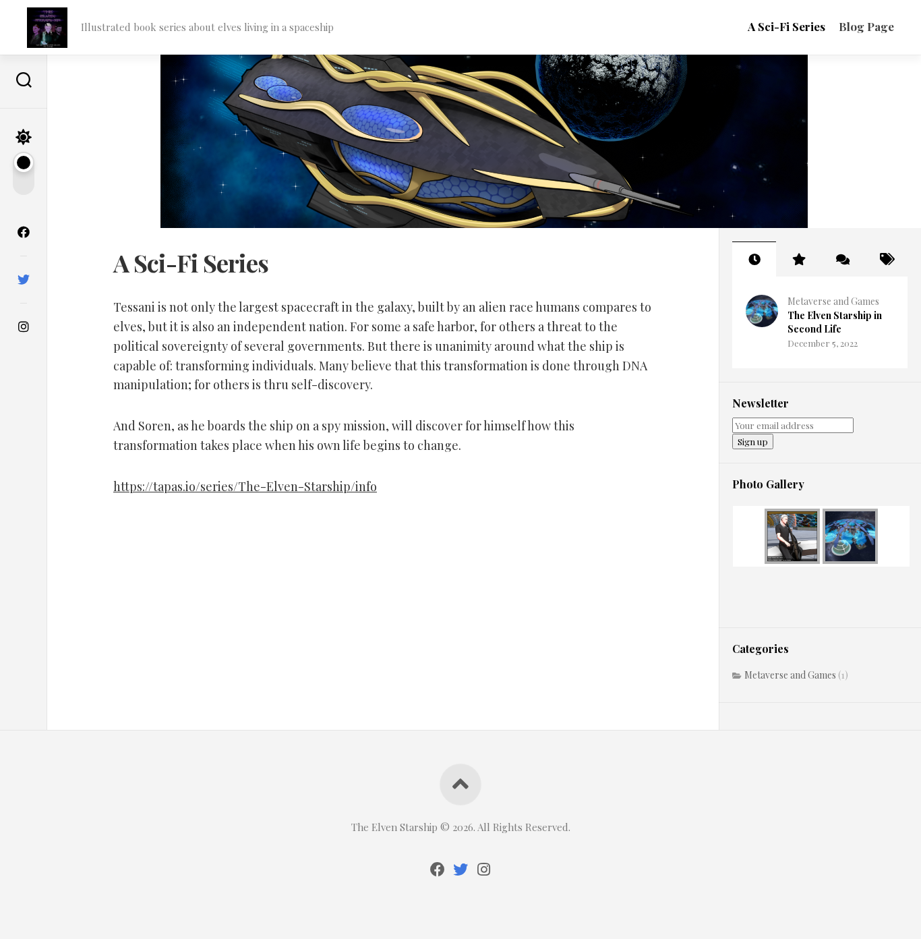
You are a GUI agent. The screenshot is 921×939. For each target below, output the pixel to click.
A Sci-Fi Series (786, 26)
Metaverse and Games (833, 301)
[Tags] (886, 259)
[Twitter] (23, 279)
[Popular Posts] (798, 259)
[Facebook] (23, 232)
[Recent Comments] (842, 259)
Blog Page (866, 26)
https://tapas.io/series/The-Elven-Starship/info (245, 486)
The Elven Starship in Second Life (835, 322)
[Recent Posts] (754, 259)
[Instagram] (23, 326)
